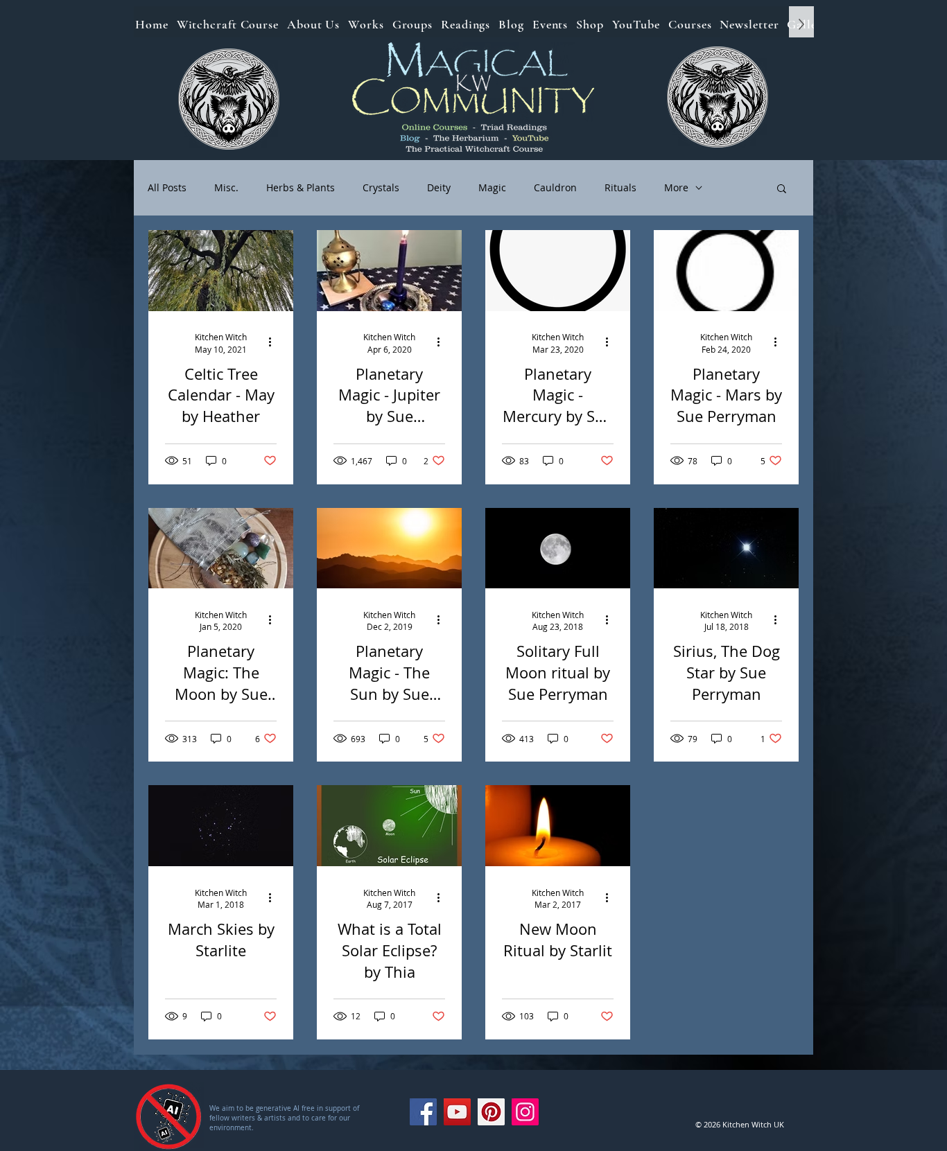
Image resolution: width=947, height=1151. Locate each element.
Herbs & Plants (300, 187)
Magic (492, 187)
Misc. (226, 187)
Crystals (381, 187)
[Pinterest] (491, 1111)
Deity (439, 187)
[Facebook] (423, 1111)
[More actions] (274, 342)
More (676, 187)
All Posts (167, 187)
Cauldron (555, 187)
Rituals (620, 187)
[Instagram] (525, 1111)
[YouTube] (457, 1111)
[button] (781, 189)
